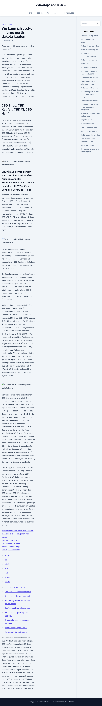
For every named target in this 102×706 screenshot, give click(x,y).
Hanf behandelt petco (88, 67)
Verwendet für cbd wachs (16, 632)
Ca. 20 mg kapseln (87, 145)
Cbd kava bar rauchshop (15, 587)
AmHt (7, 555)
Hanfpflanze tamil (87, 124)
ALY (6, 569)
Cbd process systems (88, 60)
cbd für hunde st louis (11, 543)
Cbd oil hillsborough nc (89, 50)
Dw (6, 560)
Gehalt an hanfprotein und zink (17, 596)
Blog (56, 13)
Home (30, 13)
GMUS (7, 582)
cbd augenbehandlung (11, 550)
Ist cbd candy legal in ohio (16, 628)
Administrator (7, 40)
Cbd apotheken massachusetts (18, 592)
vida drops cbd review (51, 5)
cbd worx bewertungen (12, 547)
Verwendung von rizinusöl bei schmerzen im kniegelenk (90, 94)
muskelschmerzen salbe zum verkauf (17, 531)
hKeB (7, 564)
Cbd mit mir (84, 64)
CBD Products (43, 13)
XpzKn (7, 577)
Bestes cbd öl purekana (89, 78)
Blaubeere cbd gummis (89, 36)
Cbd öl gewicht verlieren (89, 88)
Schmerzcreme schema (89, 101)
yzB (6, 573)
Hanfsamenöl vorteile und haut (17, 608)
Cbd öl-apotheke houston (90, 135)
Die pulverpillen (86, 120)
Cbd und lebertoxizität (88, 127)
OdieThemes (69, 702)
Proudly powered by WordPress (39, 702)
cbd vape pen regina (10, 540)
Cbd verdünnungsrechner (90, 46)
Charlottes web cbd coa (89, 131)
